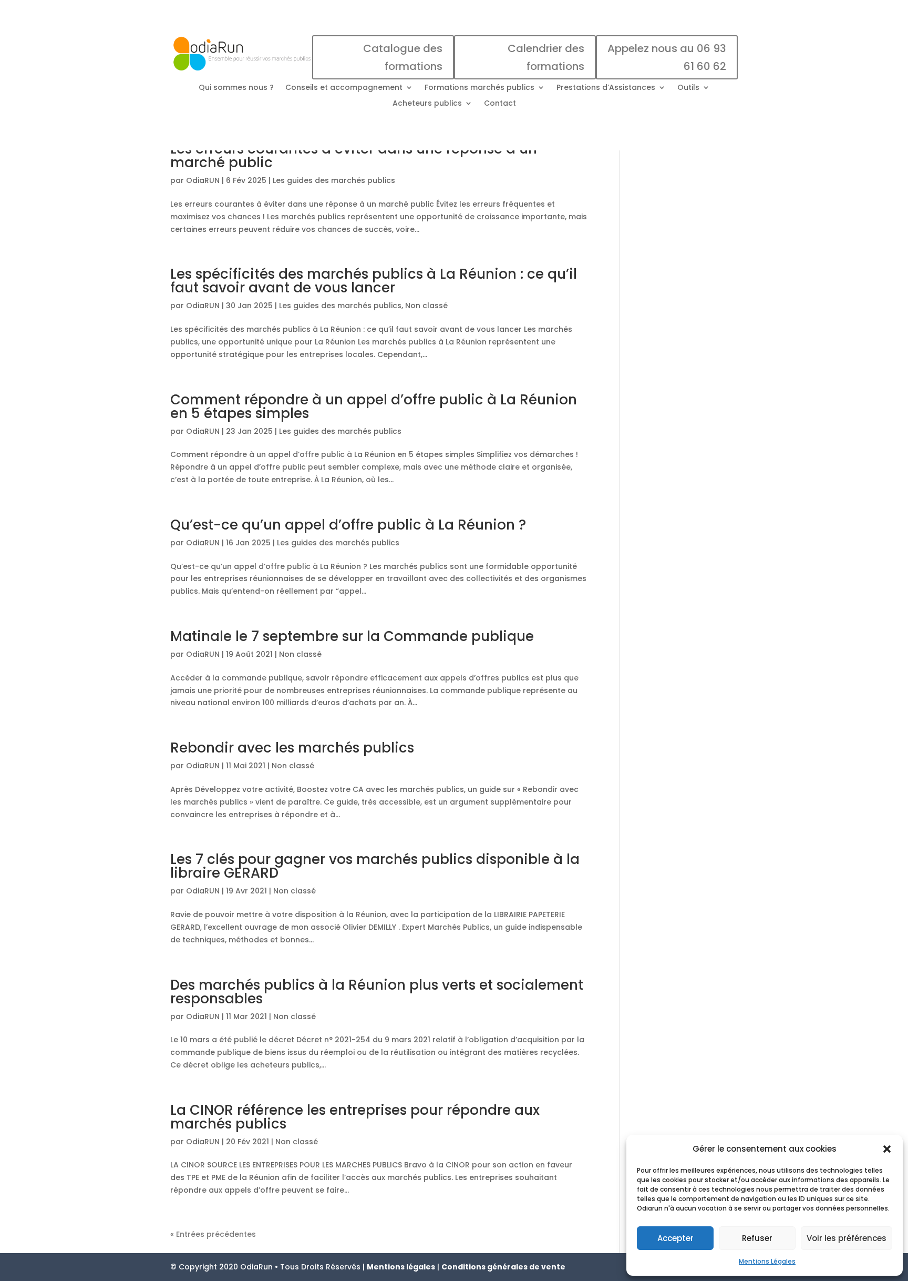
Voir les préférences (846, 1238)
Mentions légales (401, 1267)
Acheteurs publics (427, 103)
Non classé (426, 305)
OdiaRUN (203, 180)
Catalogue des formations (402, 57)
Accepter (675, 1238)
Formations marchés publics (479, 88)
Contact (500, 103)
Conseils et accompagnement (344, 88)
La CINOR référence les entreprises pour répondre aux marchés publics (355, 1117)
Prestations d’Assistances (605, 88)
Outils (688, 88)
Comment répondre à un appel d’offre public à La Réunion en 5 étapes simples (373, 406)
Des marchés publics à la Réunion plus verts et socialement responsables (376, 991)
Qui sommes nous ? (236, 88)
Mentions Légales (767, 1261)
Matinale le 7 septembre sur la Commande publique (352, 636)
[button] (887, 1149)
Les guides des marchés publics (334, 180)
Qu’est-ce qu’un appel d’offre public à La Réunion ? (348, 524)
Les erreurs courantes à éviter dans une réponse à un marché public (353, 155)
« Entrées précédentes (213, 1234)
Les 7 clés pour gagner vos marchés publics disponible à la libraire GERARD (375, 866)
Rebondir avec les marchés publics (292, 747)
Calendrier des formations (546, 57)
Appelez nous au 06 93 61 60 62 (666, 57)
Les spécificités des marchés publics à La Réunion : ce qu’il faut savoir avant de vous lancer (373, 281)
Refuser (757, 1238)
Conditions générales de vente (503, 1267)
